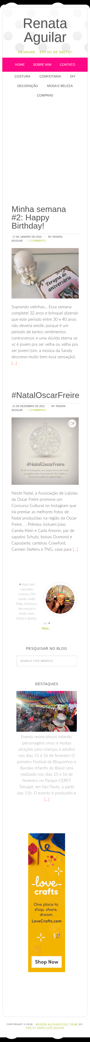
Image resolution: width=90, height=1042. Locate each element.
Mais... (46, 628)
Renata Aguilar (45, 30)
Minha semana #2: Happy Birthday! (39, 217)
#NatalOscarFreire (45, 395)
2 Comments (37, 240)
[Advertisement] (45, 151)
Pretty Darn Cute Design (45, 1027)
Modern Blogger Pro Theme (57, 1024)
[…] (14, 363)
